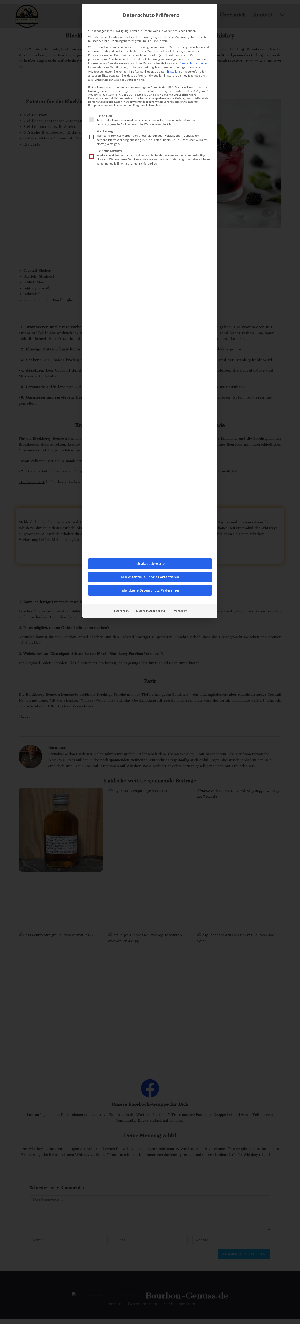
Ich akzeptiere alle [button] (150, 563)
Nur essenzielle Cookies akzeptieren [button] (150, 577)
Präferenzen (120, 611)
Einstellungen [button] (175, 71)
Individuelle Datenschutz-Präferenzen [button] (150, 590)
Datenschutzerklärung (193, 63)
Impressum (180, 611)
